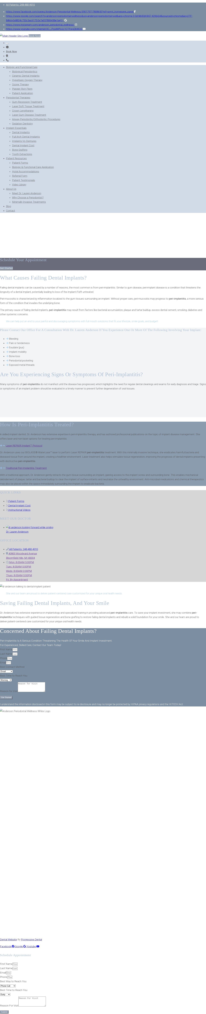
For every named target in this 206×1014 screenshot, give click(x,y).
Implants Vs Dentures (24, 141)
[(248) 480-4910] (7, 60)
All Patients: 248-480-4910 (20, 4)
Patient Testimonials (23, 180)
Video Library (19, 184)
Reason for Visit (9, 691)
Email (3, 662)
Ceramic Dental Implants (26, 75)
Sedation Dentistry (22, 123)
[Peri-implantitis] (7, 55)
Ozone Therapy (20, 84)
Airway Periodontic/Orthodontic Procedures (36, 119)
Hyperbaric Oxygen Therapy (27, 80)
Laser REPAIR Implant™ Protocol (24, 445)
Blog (8, 206)
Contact (10, 210)
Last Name (6, 653)
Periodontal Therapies (18, 97)
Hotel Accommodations (25, 171)
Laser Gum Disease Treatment (29, 114)
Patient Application (22, 93)
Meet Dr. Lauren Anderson (26, 193)
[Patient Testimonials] (7, 47)
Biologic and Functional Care (21, 67)
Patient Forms (20, 162)
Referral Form (19, 175)
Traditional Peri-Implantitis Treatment (26, 468)
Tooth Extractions (22, 154)
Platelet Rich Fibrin (22, 88)
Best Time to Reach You (13, 675)
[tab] (103, 445)
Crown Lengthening (22, 110)
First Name (6, 649)
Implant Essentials (16, 127)
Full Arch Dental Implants (26, 136)
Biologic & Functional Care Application (33, 167)
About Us (11, 188)
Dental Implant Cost (23, 145)
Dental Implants (21, 132)
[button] (6, 268)
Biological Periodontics (24, 71)
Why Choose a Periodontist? (28, 197)
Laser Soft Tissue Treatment (28, 106)
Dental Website (8, 939)
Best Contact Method (12, 666)
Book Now (35, 35)
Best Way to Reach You (13, 981)
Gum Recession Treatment (27, 101)
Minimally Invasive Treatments (29, 201)
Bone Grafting (19, 149)
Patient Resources (16, 158)
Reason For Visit (9, 1005)
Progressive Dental (31, 939)
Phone (3, 658)
